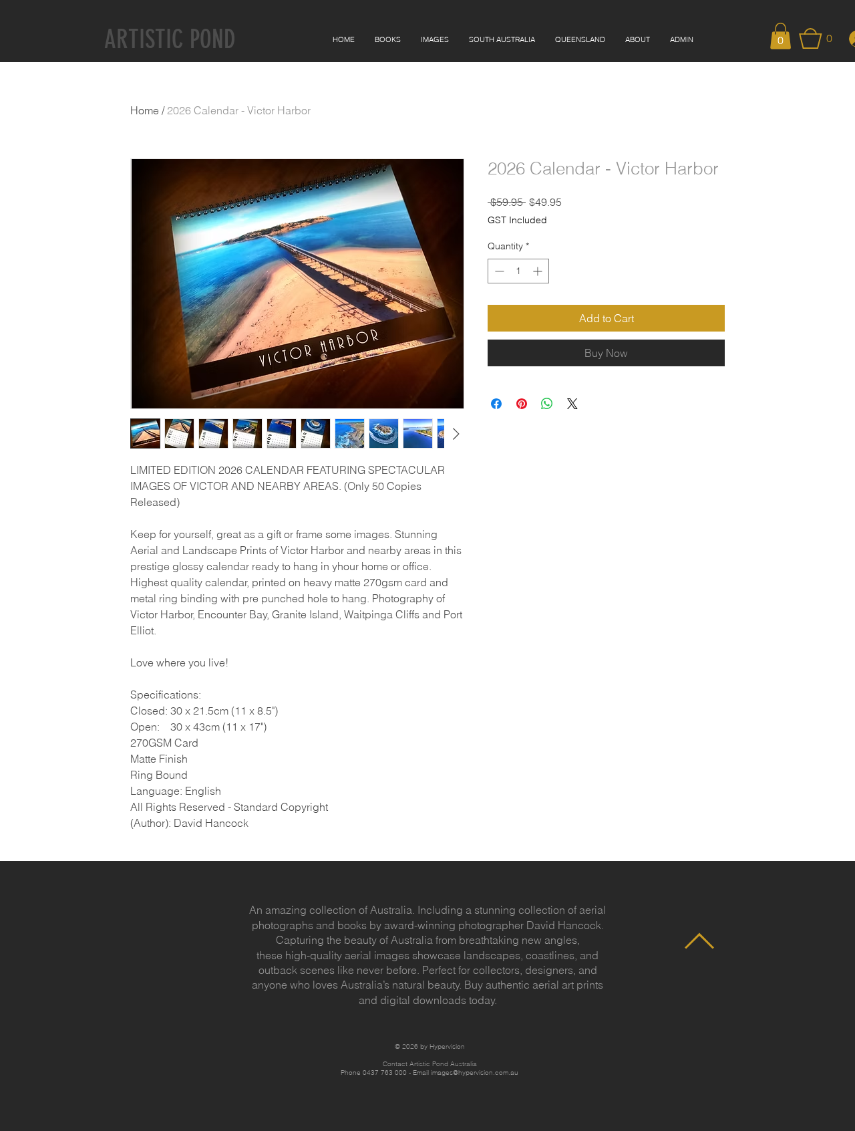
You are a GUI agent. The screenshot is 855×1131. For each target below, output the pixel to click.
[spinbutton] (518, 271)
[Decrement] (498, 271)
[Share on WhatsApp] (547, 404)
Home (144, 110)
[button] (781, 36)
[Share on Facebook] (496, 404)
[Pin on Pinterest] (522, 404)
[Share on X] (572, 404)
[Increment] (538, 271)
